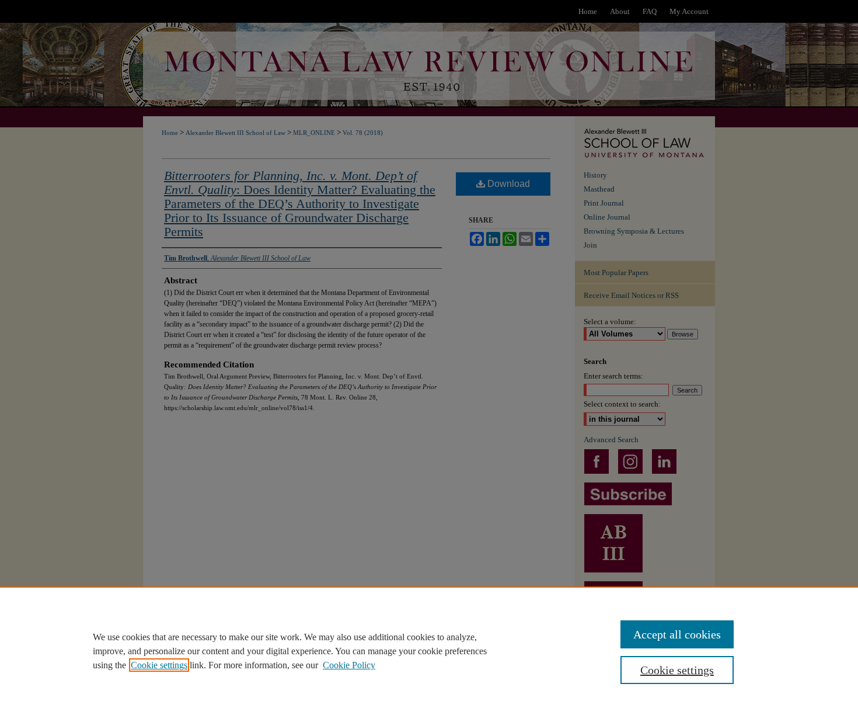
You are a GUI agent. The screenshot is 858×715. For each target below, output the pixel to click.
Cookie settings (159, 665)
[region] (429, 650)
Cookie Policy (349, 665)
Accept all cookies (677, 634)
